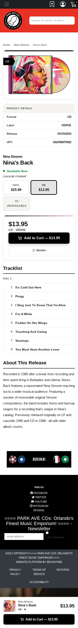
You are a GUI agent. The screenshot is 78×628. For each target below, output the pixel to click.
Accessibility (39, 582)
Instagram (40, 506)
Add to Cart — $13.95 (42, 238)
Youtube (40, 501)
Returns (63, 569)
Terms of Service (39, 572)
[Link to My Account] (63, 5)
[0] (74, 5)
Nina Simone (21, 44)
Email (40, 510)
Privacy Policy (15, 572)
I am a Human (55, 537)
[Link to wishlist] (52, 5)
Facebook (40, 493)
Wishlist (41, 250)
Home (6, 44)
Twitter (40, 497)
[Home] (13, 20)
